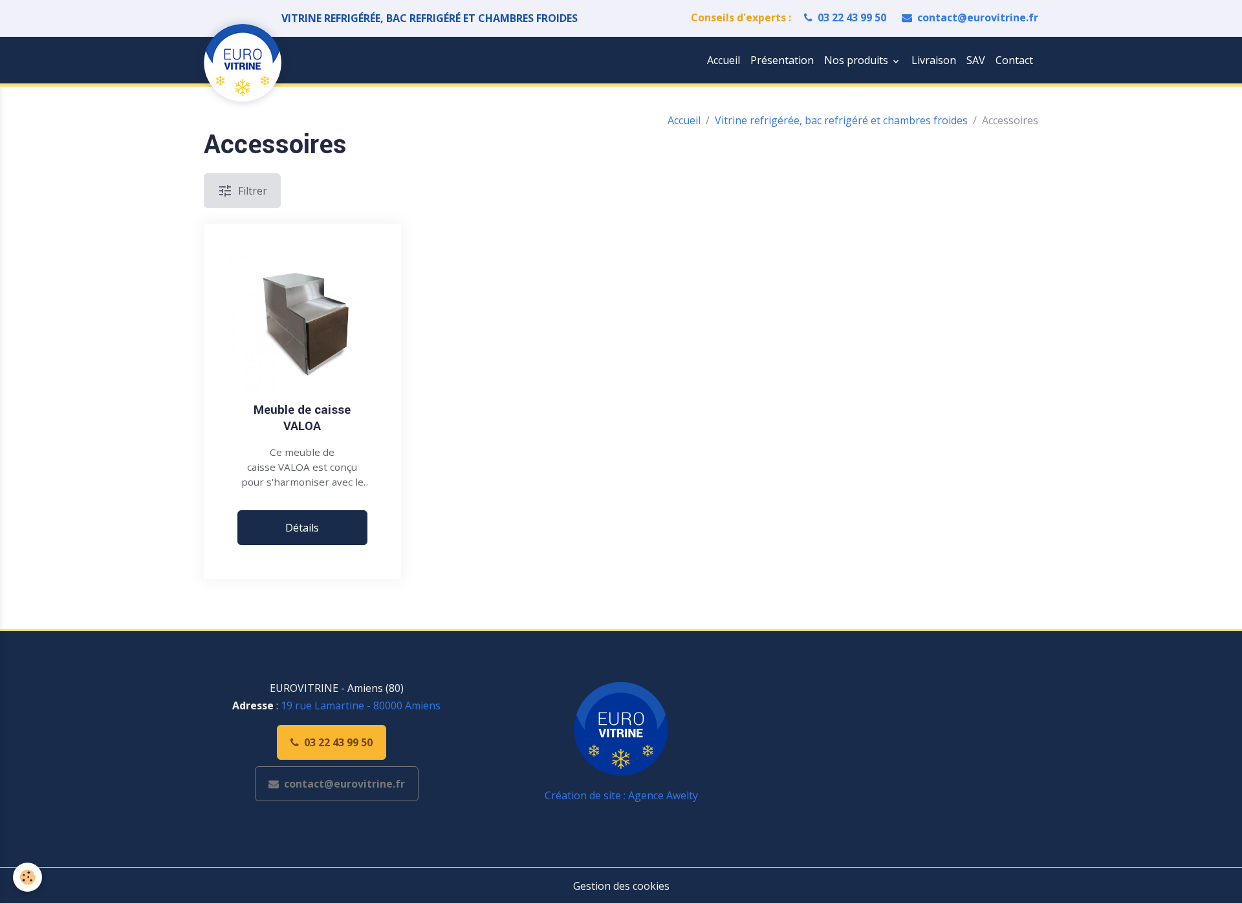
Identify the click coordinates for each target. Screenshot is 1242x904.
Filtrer (252, 191)
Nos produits (857, 60)
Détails (302, 528)
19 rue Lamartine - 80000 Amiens (361, 705)
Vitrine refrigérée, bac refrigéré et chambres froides (841, 120)
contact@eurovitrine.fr (977, 17)
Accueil (723, 60)
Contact (1014, 60)
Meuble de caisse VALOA (302, 418)
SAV (975, 60)
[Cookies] (27, 877)
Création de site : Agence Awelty (621, 795)
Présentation (782, 60)
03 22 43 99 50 (852, 17)
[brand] (245, 63)
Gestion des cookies (621, 886)
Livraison (933, 60)
